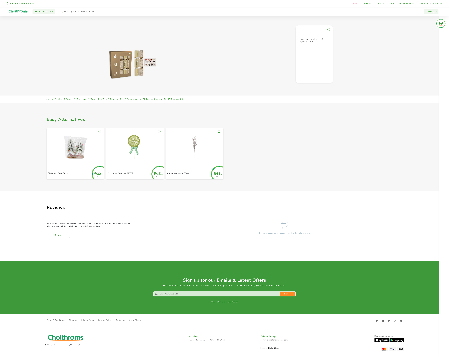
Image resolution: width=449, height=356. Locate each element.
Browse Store (45, 11)
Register (437, 3)
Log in (58, 235)
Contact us (120, 320)
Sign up (287, 294)
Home (48, 99)
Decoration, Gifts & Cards (103, 99)
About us (73, 320)
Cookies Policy (105, 320)
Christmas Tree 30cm (58, 173)
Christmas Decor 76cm (178, 173)
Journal (380, 3)
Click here (221, 302)
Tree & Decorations (129, 99)
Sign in (424, 3)
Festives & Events (63, 99)
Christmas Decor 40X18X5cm (121, 173)
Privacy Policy (87, 320)
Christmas (82, 99)
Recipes (368, 3)
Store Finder (135, 320)
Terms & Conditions (56, 320)
